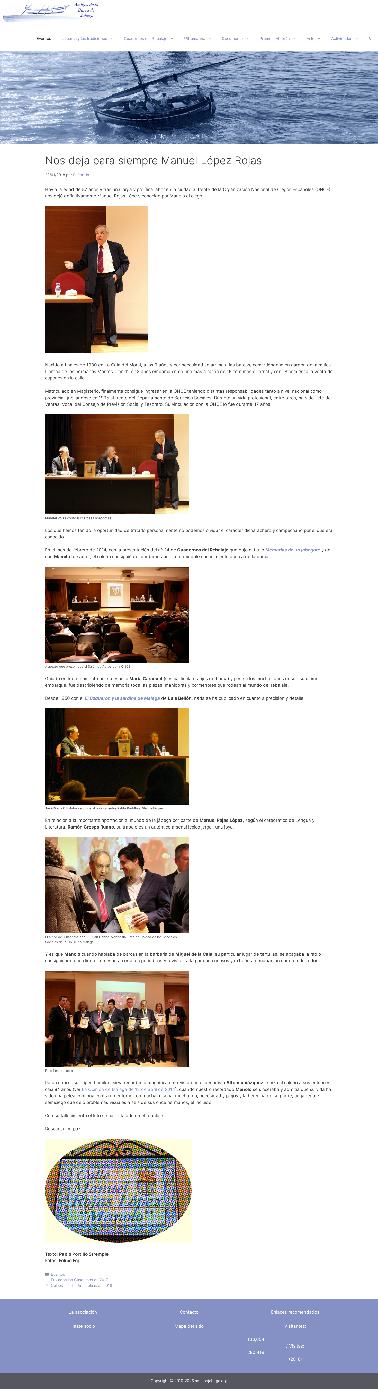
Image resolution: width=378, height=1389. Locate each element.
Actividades (341, 38)
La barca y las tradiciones (84, 38)
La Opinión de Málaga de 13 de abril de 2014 (128, 1089)
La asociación (83, 1312)
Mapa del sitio (189, 1326)
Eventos (44, 38)
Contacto (189, 1312)
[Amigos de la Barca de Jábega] (50, 13)
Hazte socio (82, 1326)
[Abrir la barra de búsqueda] (371, 38)
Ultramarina (194, 38)
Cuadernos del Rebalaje (145, 38)
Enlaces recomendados (295, 1312)
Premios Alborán (274, 38)
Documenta (232, 38)
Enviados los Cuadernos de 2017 (79, 1280)
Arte (310, 38)
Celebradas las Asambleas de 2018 (81, 1285)
